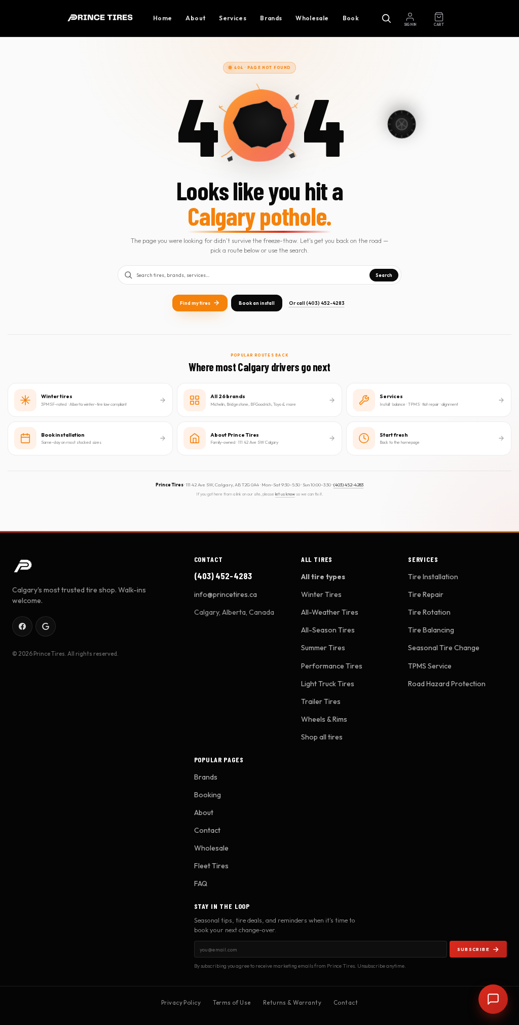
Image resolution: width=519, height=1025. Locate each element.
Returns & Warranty (292, 1002)
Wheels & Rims (324, 719)
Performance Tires (331, 665)
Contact (207, 830)
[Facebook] (22, 626)
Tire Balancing (431, 629)
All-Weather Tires (329, 612)
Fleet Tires (211, 865)
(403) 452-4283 (348, 484)
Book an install (257, 303)
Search (384, 275)
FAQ (200, 883)
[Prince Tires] (100, 18)
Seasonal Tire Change (443, 647)
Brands (271, 18)
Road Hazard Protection (447, 683)
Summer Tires (323, 647)
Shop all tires (322, 736)
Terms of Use (232, 1002)
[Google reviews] (45, 626)
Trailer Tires (321, 701)
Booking (207, 794)
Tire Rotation (429, 612)
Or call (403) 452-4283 (317, 303)
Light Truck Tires (327, 683)
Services (232, 18)
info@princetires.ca (225, 594)
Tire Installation (433, 576)
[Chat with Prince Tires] (493, 999)
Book (351, 18)
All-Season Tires (328, 629)
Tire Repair (425, 594)
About (195, 18)
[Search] (386, 18)
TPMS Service (430, 665)
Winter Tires (321, 594)
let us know (285, 494)
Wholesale (311, 18)
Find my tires (195, 303)
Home (162, 18)
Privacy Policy (181, 1002)
